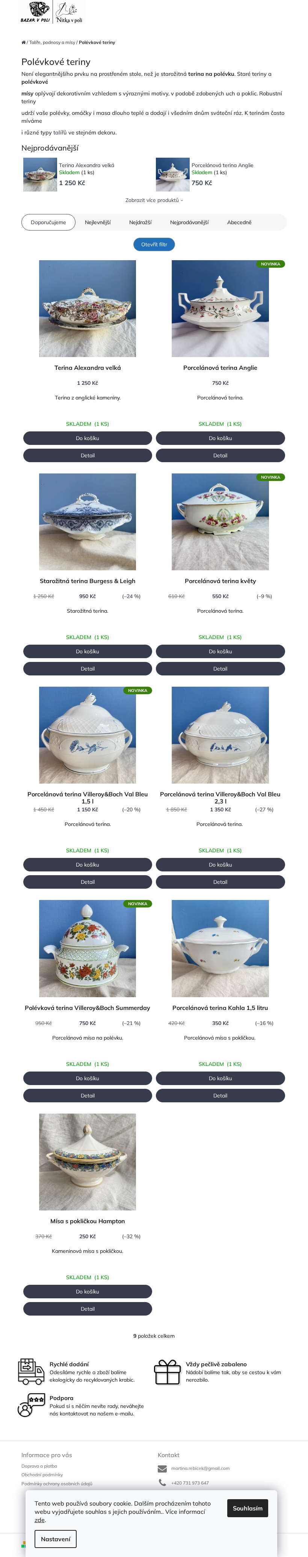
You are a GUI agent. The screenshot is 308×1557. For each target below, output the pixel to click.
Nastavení (55, 1539)
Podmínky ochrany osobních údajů (56, 1483)
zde (40, 1520)
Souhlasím (248, 1508)
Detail (88, 455)
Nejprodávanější (189, 222)
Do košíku (87, 438)
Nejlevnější (97, 222)
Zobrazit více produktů (152, 200)
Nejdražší (140, 222)
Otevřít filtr (154, 244)
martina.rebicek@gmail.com (200, 1468)
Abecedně (239, 222)
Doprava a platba (39, 1466)
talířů (60, 132)
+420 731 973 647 (190, 1483)
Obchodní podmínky (42, 1474)
